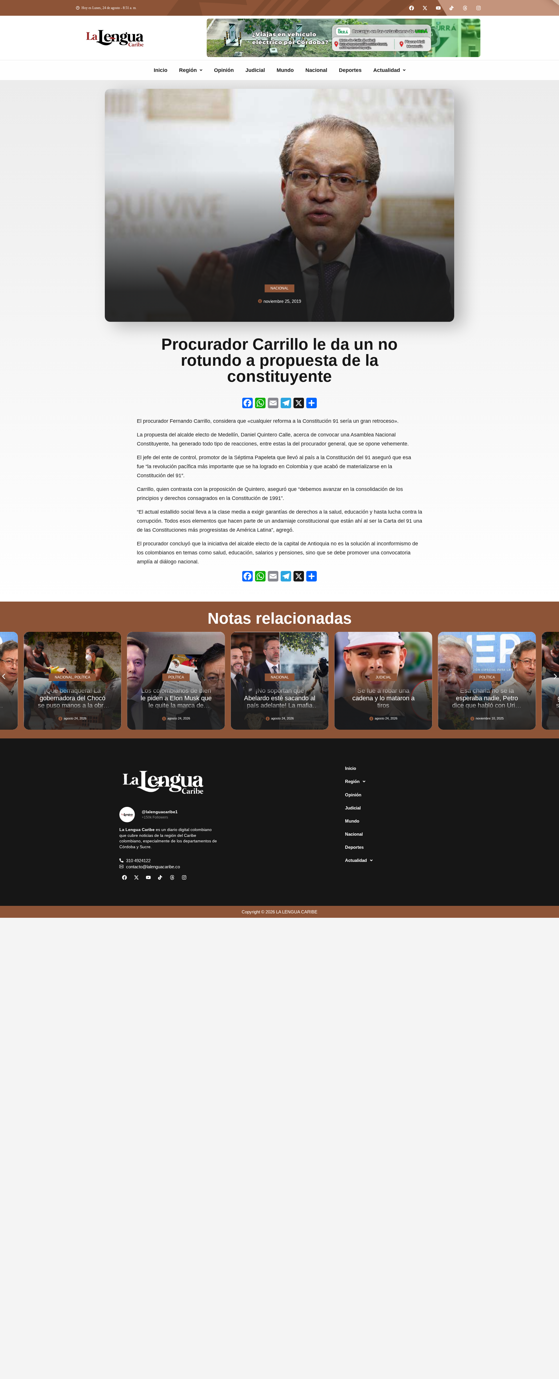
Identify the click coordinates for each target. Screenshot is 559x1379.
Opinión (224, 70)
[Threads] (465, 8)
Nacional (316, 70)
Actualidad (386, 70)
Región (188, 70)
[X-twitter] (425, 8)
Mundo (285, 70)
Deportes (350, 70)
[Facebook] (411, 8)
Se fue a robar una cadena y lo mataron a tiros (281, 698)
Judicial (255, 70)
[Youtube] (438, 8)
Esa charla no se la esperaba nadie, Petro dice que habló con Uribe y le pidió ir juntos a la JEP (384, 705)
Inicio (160, 70)
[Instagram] (478, 8)
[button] (190, 70)
